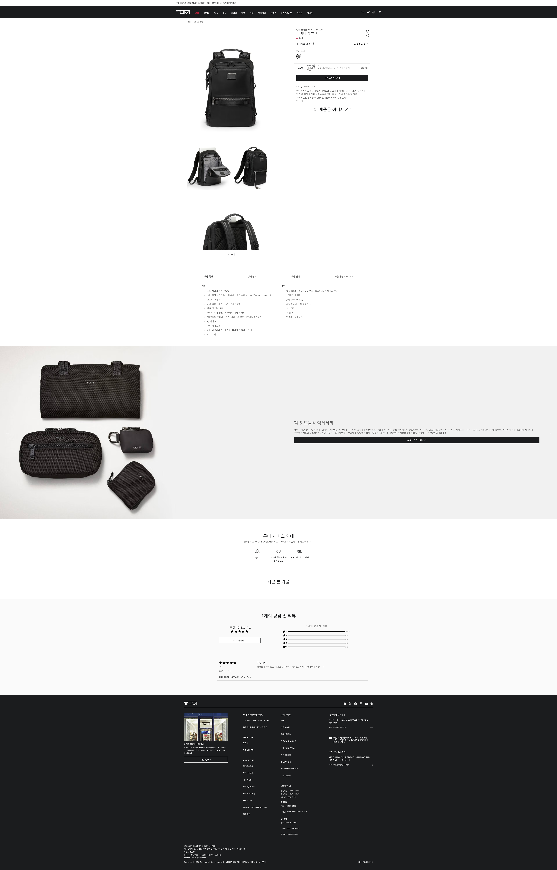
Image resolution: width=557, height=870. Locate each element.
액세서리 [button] (262, 13)
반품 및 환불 (285, 727)
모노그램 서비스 (249, 787)
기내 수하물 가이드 (287, 748)
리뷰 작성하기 (239, 640)
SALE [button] (197, 13)
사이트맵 (262, 862)
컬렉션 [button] (273, 13)
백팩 (189, 22)
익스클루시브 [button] (286, 13)
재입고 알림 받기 (332, 78)
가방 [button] (252, 13)
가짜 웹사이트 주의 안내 (289, 769)
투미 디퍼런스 (248, 773)
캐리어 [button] (234, 13)
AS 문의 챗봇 (292, 834)
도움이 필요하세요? (344, 276)
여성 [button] (224, 13)
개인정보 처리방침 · (250, 862)
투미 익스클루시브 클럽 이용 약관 (255, 727)
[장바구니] (379, 12)
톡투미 (283, 834)
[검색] (362, 12)
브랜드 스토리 (248, 766)
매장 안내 (205, 759)
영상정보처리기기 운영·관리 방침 (255, 807)
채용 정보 (246, 814)
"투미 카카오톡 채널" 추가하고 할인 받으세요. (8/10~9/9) (205, 3)
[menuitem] (197, 12)
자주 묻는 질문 (286, 755)
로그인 (245, 743)
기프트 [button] (299, 13)
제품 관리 (295, 276)
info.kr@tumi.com (293, 829)
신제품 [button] (207, 13)
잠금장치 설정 (286, 762)
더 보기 (299, 100)
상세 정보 (252, 276)
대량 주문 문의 (286, 775)
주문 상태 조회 (248, 750)
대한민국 (369, 862)
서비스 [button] (310, 13)
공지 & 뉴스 (247, 800)
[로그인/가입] (373, 12)
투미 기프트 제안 (249, 794)
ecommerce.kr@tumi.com (297, 812)
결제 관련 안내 (286, 734)
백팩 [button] (243, 13)
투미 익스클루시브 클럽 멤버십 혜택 (256, 720)
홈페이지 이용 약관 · (234, 862)
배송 (282, 720)
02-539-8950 (290, 823)
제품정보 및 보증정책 (288, 741)
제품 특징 (208, 276)
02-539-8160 (290, 806)
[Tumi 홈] (183, 12)
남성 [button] (216, 13)
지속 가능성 (247, 780)
